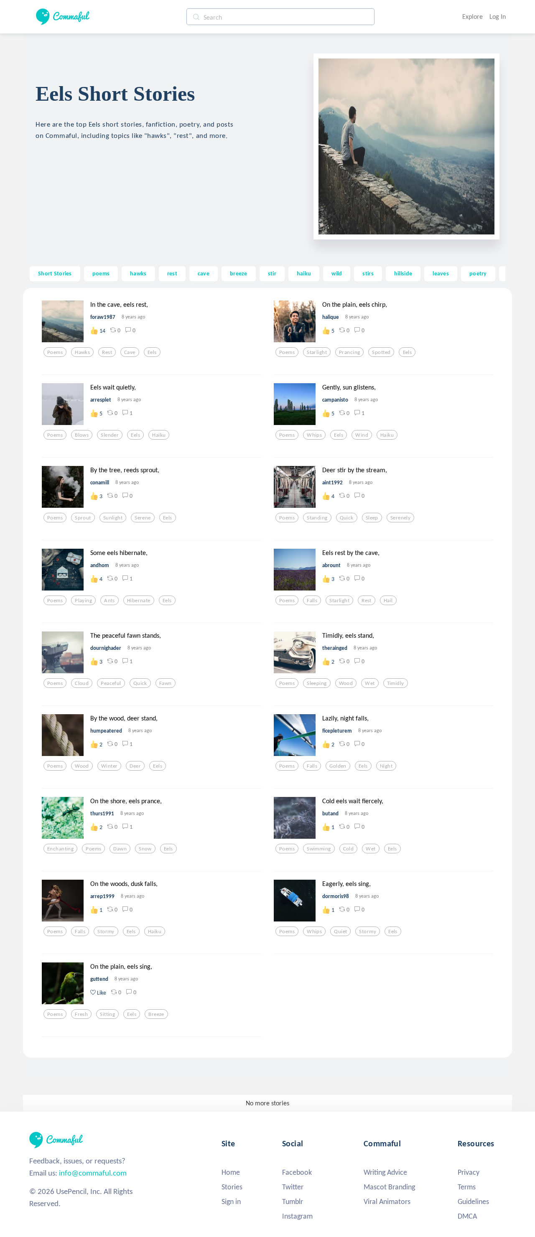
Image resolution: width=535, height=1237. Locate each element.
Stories (232, 1186)
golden (337, 766)
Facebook (297, 1172)
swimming (319, 849)
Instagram (297, 1216)
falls (312, 600)
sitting (107, 1014)
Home (231, 1172)
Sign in (231, 1201)
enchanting (60, 849)
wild (336, 273)
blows (82, 435)
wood (346, 683)
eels (152, 352)
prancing (349, 352)
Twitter (292, 1186)
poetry (478, 273)
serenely (400, 518)
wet (369, 683)
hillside (403, 273)
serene (143, 518)
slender (110, 435)
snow (145, 849)
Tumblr (292, 1201)
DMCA (467, 1216)
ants (109, 600)
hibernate (138, 600)
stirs (367, 273)
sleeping (316, 683)
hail (388, 600)
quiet (340, 931)
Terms (467, 1186)
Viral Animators (387, 1201)
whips (314, 435)
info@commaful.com (93, 1173)
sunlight (112, 518)
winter (109, 766)
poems (101, 273)
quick (347, 518)
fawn (165, 683)
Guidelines (473, 1201)
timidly (395, 683)
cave (203, 273)
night (386, 766)
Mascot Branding (389, 1186)
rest (172, 273)
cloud (82, 683)
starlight (317, 352)
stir (272, 273)
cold (348, 849)
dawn (120, 849)
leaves (441, 273)
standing (317, 518)
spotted (381, 352)
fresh (81, 1014)
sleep (372, 518)
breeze (238, 273)
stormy (106, 931)
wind (361, 435)
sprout (83, 518)
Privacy (468, 1172)
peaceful (111, 683)
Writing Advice (385, 1172)
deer (135, 766)
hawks (138, 273)
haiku (304, 273)
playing (83, 600)
